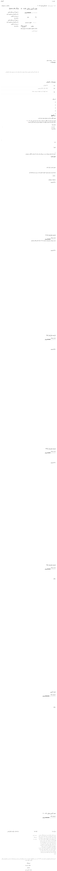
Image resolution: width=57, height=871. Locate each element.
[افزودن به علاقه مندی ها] (54, 242)
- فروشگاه (35, 837)
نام (55, 142)
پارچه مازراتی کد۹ (51, 565)
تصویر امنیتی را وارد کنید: (51, 167)
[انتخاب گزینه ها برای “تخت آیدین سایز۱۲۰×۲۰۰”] (54, 822)
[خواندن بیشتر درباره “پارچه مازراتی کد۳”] (54, 344)
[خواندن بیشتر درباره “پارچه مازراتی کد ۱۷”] (54, 245)
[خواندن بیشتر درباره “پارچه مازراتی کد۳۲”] (54, 457)
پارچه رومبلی (53, 237)
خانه (55, 5)
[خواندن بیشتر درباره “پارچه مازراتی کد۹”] (54, 574)
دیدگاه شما (53, 128)
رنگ (36, 17)
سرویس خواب (50, 5)
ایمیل (54, 147)
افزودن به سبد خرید (28, 22)
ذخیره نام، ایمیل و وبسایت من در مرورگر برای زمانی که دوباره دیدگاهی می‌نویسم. (40, 153)
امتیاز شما (54, 124)
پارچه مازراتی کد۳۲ (51, 448)
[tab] (54, 60)
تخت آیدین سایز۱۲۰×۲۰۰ (49, 813)
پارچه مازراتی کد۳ (51, 335)
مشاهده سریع (54, 248)
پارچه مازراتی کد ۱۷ (50, 235)
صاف (28, 17)
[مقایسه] (54, 232)
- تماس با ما (35, 839)
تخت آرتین (53, 692)
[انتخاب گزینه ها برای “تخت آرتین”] (54, 702)
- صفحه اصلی (35, 835)
